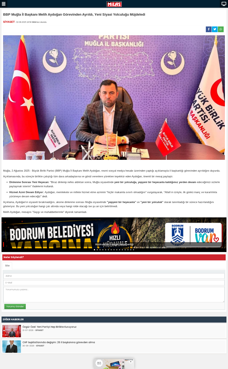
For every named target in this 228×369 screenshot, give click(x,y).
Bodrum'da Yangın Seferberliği (114, 244)
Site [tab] (7, 265)
